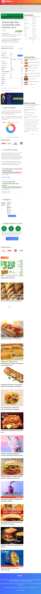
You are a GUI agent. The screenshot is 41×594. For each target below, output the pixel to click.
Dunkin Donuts (26, 23)
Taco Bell (33, 33)
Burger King (34, 17)
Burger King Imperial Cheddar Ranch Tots (31, 124)
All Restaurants (32, 38)
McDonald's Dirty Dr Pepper (29, 107)
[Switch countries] (38, 4)
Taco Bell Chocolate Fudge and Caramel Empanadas (31, 131)
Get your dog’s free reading (19, 98)
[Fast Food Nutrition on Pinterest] (19, 575)
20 (9, 177)
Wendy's (25, 35)
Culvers (25, 21)
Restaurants (3, 4)
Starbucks (34, 31)
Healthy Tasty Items (18, 581)
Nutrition (4, 17)
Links (17, 590)
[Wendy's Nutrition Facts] (3, 144)
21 (6, 177)
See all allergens (12, 216)
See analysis (20, 55)
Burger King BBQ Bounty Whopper (30, 126)
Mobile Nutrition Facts (27, 581)
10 (9, 192)
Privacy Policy (22, 590)
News (29, 4)
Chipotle (33, 19)
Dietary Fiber (4, 73)
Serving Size (3, 53)
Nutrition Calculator (11, 4)
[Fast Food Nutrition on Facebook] (17, 575)
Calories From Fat (4, 57)
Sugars (3, 75)
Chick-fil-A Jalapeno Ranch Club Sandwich (31, 128)
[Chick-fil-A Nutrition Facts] (9, 144)
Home (1, 579)
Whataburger (34, 35)
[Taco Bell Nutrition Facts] (15, 144)
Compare (21, 48)
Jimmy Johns (34, 23)
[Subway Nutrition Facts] (21, 251)
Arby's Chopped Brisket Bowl (29, 112)
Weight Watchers (22, 17)
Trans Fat (4, 65)
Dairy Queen (34, 21)
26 (6, 192)
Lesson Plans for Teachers (35, 579)
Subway (11, 90)
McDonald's (34, 25)
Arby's (25, 17)
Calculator (9, 17)
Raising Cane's (34, 29)
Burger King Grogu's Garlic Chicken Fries (31, 122)
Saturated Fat (4, 63)
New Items (19, 4)
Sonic (25, 31)
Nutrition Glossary (25, 579)
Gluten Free (24, 4)
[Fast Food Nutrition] (7, 1)
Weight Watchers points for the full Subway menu (12, 238)
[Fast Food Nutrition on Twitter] (21, 575)
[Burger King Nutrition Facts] (15, 251)
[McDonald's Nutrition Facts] (3, 251)
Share (4, 30)
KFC (25, 25)
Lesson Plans (33, 4)
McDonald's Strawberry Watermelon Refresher (30, 110)
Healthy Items (15, 17)
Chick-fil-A (26, 19)
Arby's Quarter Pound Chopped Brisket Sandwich (31, 117)
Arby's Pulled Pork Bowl (28, 114)
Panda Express (26, 27)
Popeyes (25, 29)
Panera (33, 27)
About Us (11, 581)
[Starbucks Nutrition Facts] (21, 144)
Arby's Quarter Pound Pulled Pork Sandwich (31, 119)
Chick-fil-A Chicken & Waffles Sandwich (31, 105)
